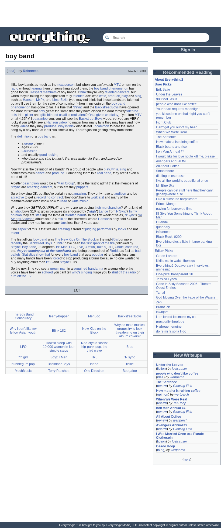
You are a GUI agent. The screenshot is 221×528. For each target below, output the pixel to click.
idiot (18, 211)
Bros (129, 347)
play (125, 96)
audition (120, 194)
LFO (72, 247)
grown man (58, 268)
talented (79, 96)
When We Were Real (171, 132)
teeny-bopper (59, 316)
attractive (17, 197)
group (28, 143)
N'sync (77, 107)
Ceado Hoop (165, 446)
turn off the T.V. (21, 276)
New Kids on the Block (94, 330)
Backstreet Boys (107, 107)
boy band (44, 136)
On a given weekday (103, 115)
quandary (163, 227)
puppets (82, 187)
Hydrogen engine (169, 326)
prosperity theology (170, 322)
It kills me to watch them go (175, 261)
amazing (79, 194)
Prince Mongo (166, 204)
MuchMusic (23, 371)
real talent (78, 115)
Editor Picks (164, 251)
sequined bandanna (88, 268)
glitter (29, 115)
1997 (60, 243)
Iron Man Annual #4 (170, 151)
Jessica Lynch (166, 279)
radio (14, 88)
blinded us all (57, 115)
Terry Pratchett (58, 371)
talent (15, 233)
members (50, 92)
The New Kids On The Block (75, 239)
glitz (43, 115)
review (162, 386)
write (102, 96)
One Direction (94, 371)
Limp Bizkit (60, 100)
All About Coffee (167, 166)
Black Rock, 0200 (169, 237)
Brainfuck (163, 307)
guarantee (40, 119)
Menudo (94, 316)
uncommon (101, 126)
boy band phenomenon (111, 88)
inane (94, 364)
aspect (22, 229)
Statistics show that (36, 254)
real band (104, 173)
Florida (114, 251)
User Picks (163, 84)
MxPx (40, 100)
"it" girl (23, 357)
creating (64, 229)
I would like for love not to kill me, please (185, 156)
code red (131, 247)
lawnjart (162, 312)
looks (122, 229)
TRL (94, 357)
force (56, 258)
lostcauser (179, 369)
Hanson (28, 100)
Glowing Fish (182, 386)
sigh (92, 211)
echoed (47, 272)
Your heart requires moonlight (177, 109)
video (24, 126)
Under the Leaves (169, 94)
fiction (161, 369)
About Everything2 (169, 79)
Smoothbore (165, 171)
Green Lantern (166, 256)
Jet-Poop (179, 403)
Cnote (119, 247)
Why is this (66, 126)
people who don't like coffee (176, 104)
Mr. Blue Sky (165, 185)
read (63, 201)
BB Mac (61, 247)
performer (104, 229)
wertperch (177, 377)
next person (66, 85)
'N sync (130, 357)
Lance (103, 211)
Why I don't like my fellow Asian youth (23, 330)
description (31, 183)
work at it (97, 197)
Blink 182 (59, 330)
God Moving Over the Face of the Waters (185, 297)
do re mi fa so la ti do (171, 331)
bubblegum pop (23, 364)
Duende (162, 222)
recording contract (49, 197)
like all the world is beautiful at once (182, 181)
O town (90, 247)
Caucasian (29, 151)
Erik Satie (163, 89)
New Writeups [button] (188, 355)
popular (97, 254)
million (62, 219)
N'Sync (121, 211)
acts (42, 111)
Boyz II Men (58, 357)
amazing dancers (39, 187)
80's (115, 239)
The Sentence (166, 137)
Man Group (66, 183)
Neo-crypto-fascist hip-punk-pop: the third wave (94, 346)
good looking (48, 155)
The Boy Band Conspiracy (23, 316)
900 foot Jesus (166, 99)
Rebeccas (31, 71)
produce (114, 96)
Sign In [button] (188, 49)
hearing (36, 88)
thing (160, 450)
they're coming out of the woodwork (44, 251)
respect (36, 92)
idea (11, 71)
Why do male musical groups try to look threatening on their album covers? (130, 330)
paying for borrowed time (174, 209)
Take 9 (101, 247)
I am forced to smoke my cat (176, 317)
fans (63, 223)
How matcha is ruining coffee (177, 142)
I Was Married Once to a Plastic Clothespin (180, 436)
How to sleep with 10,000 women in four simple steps (59, 346)
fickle (130, 364)
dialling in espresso (170, 176)
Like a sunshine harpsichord (177, 199)
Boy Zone (29, 247)
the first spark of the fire (98, 243)
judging (90, 229)
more (187, 459)
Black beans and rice (171, 147)
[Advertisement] (110, 13)
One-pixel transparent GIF (175, 274)
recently (16, 243)
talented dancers (117, 92)
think (83, 92)
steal (38, 215)
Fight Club (163, 122)
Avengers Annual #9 (171, 161)
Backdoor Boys (59, 364)
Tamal (160, 292)
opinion (162, 394)
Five (80, 247)
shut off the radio (124, 272)
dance (40, 173)
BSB (49, 262)
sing (138, 96)
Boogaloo (130, 371)
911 (110, 247)
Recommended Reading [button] (188, 72)
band (81, 215)
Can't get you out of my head (177, 127)
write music (80, 201)
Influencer (163, 232)
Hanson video (56, 122)
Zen (159, 302)
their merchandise (108, 208)
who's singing (82, 272)
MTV (117, 85)
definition (24, 136)
